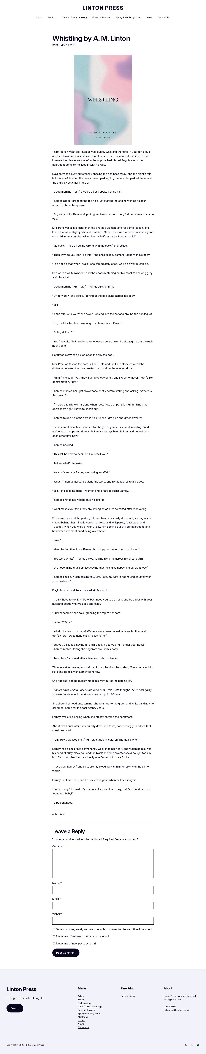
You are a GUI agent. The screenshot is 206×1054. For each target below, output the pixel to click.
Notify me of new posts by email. (76, 943)
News (81, 1024)
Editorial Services (86, 1010)
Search (14, 1008)
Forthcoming (84, 1003)
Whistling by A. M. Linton (91, 38)
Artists (81, 996)
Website (57, 914)
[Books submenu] (56, 17)
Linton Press (103, 8)
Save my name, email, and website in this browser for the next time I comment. (104, 929)
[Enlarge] (128, 58)
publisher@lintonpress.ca (177, 1010)
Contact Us (83, 1027)
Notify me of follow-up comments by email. (82, 936)
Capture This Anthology (90, 1006)
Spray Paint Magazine (89, 1013)
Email (56, 898)
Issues (81, 1020)
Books (81, 999)
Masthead (83, 1017)
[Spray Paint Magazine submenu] (141, 17)
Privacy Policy (128, 996)
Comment (59, 846)
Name (57, 883)
